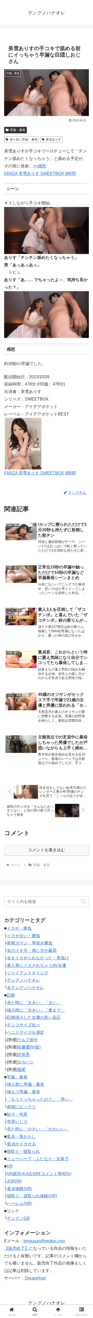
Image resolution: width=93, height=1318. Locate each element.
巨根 (11, 995)
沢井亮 (23, 1054)
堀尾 (21, 1069)
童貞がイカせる (21, 1144)
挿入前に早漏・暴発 (23, 139)
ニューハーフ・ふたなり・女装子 (38, 1159)
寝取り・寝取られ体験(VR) (32, 1196)
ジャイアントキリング (27, 973)
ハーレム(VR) (19, 1203)
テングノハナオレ (23, 980)
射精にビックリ (21, 1107)
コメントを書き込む (46, 850)
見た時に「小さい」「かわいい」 (38, 1129)
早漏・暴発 (17, 130)
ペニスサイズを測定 (25, 1032)
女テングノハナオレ (25, 987)
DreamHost (35, 1278)
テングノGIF (18, 1218)
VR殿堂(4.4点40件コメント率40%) (39, 1173)
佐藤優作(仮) (29, 1047)
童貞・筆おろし (21, 1136)
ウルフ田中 (27, 1040)
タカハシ (25, 1062)
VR (10, 1166)
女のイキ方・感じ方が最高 (32, 950)
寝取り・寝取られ (23, 1151)
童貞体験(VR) (19, 1188)
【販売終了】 (16, 1248)
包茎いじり (17, 1121)
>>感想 (39, 166)
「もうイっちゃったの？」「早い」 (40, 1099)
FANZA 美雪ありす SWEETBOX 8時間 (40, 173)
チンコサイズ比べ (23, 1025)
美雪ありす (53, 139)
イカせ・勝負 (19, 928)
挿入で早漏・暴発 (23, 1092)
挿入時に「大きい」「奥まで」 (36, 1010)
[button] (83, 902)
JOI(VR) (14, 1181)
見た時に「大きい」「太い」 (34, 1002)
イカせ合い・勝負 (23, 936)
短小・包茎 (17, 1114)
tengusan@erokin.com (44, 1241)
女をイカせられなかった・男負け (38, 958)
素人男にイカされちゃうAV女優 (36, 965)
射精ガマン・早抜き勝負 (29, 943)
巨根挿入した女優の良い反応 (34, 1017)
